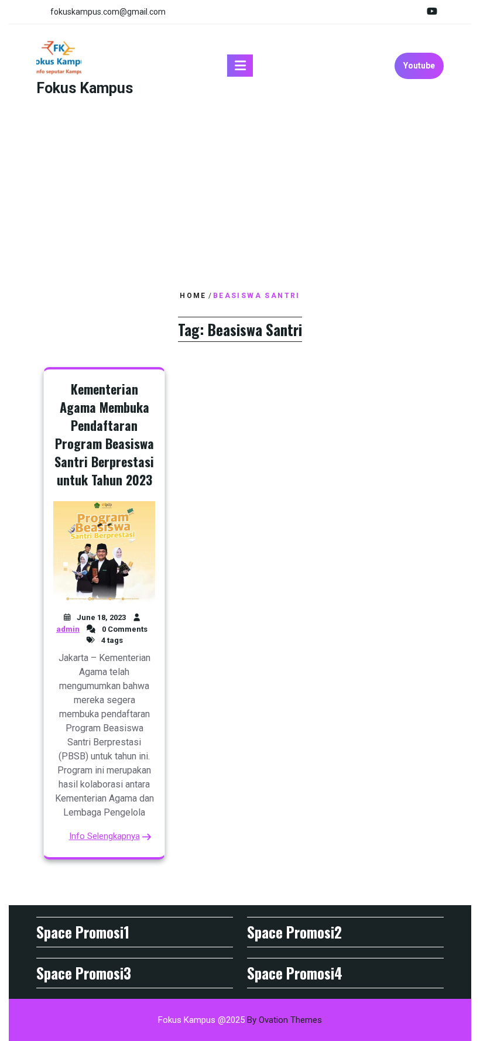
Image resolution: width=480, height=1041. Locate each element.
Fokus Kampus (84, 88)
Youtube (419, 65)
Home (193, 296)
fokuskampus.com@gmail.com (108, 11)
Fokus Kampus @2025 (240, 1020)
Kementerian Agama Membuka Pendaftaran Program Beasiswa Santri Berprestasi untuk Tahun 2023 (104, 433)
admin (68, 629)
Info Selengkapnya (104, 836)
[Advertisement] (240, 194)
